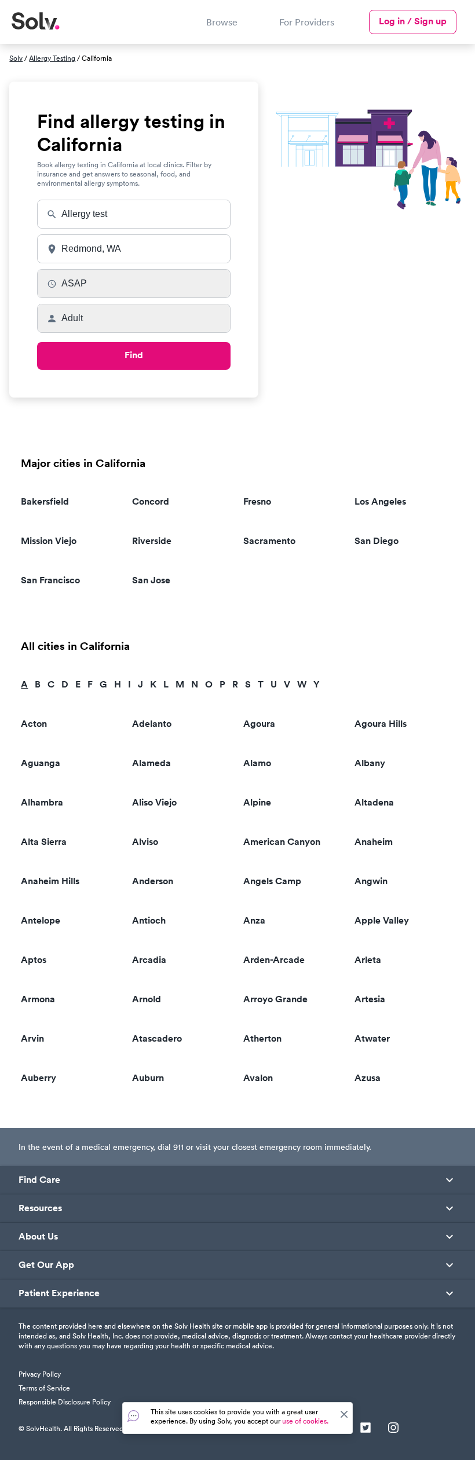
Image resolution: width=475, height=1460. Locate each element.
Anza (254, 920)
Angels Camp (272, 881)
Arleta (368, 960)
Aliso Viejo (154, 802)
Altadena (374, 802)
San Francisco (50, 580)
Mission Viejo (48, 541)
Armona (38, 999)
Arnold (146, 999)
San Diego (377, 541)
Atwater (372, 1038)
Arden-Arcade (274, 960)
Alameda (151, 763)
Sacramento (269, 541)
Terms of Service (44, 1388)
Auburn (148, 1078)
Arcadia (149, 960)
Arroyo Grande (275, 999)
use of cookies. (305, 1421)
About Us (38, 1236)
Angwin (371, 881)
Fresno (257, 501)
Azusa (368, 1078)
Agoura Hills (381, 724)
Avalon (258, 1078)
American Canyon (281, 842)
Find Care (39, 1180)
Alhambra (42, 802)
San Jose (151, 580)
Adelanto (151, 724)
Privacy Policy (40, 1374)
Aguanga (40, 763)
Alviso (145, 842)
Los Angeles (380, 501)
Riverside (151, 541)
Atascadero (157, 1038)
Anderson (152, 881)
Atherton (262, 1038)
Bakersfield (45, 501)
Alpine (257, 802)
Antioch (149, 920)
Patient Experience (59, 1293)
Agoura (259, 724)
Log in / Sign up (413, 21)
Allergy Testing (52, 58)
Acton (34, 724)
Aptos (33, 960)
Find (134, 355)
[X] (365, 1428)
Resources (40, 1208)
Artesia (370, 999)
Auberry (38, 1078)
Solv (16, 58)
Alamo (257, 763)
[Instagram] (393, 1428)
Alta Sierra (44, 842)
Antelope (40, 920)
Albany (370, 763)
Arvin (32, 1038)
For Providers (306, 22)
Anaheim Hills (50, 881)
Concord (150, 501)
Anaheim (374, 842)
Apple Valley (382, 920)
